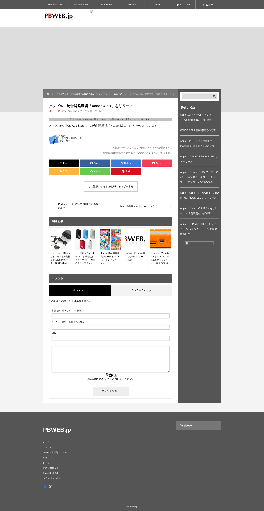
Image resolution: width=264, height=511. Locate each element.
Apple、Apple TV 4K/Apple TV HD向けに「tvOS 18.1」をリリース (199, 195)
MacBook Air (81, 4)
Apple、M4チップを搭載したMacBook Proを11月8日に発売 (197, 143)
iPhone (132, 4)
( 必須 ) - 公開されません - (68, 322)
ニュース (47, 447)
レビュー (208, 4)
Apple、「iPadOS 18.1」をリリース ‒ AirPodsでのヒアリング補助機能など (199, 228)
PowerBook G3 (50, 473)
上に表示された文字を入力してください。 (111, 378)
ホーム (46, 442)
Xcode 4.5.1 (118, 125)
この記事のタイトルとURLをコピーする (110, 186)
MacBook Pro (55, 4)
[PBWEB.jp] (59, 18)
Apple (76, 111)
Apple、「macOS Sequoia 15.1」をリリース (199, 159)
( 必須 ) (67, 311)
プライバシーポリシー (54, 478)
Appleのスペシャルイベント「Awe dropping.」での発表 (196, 117)
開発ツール (95, 111)
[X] (50, 486)
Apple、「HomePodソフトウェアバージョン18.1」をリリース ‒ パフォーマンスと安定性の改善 (199, 177)
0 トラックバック (141, 290)
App (70, 111)
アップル (84, 111)
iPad (157, 4)
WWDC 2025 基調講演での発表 (198, 130)
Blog (45, 457)
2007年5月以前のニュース (56, 452)
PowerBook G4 (50, 468)
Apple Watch (183, 4)
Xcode (62, 135)
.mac (64, 111)
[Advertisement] (132, 62)
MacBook (106, 4)
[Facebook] (45, 486)
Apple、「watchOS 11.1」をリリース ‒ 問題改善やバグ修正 (198, 211)
